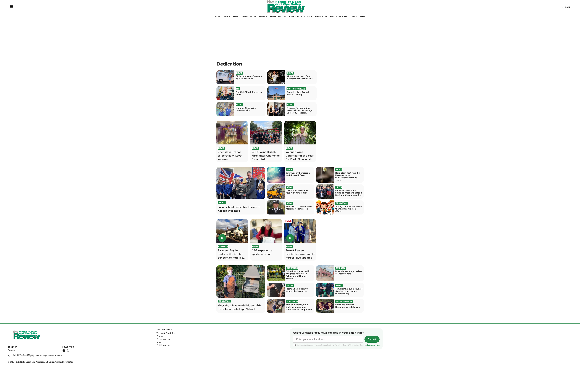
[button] (11, 6)
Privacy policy (163, 339)
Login (568, 7)
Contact (160, 336)
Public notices (163, 345)
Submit (372, 339)
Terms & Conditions (166, 333)
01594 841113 (23, 355)
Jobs (158, 342)
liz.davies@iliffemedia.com (48, 355)
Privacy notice (373, 345)
